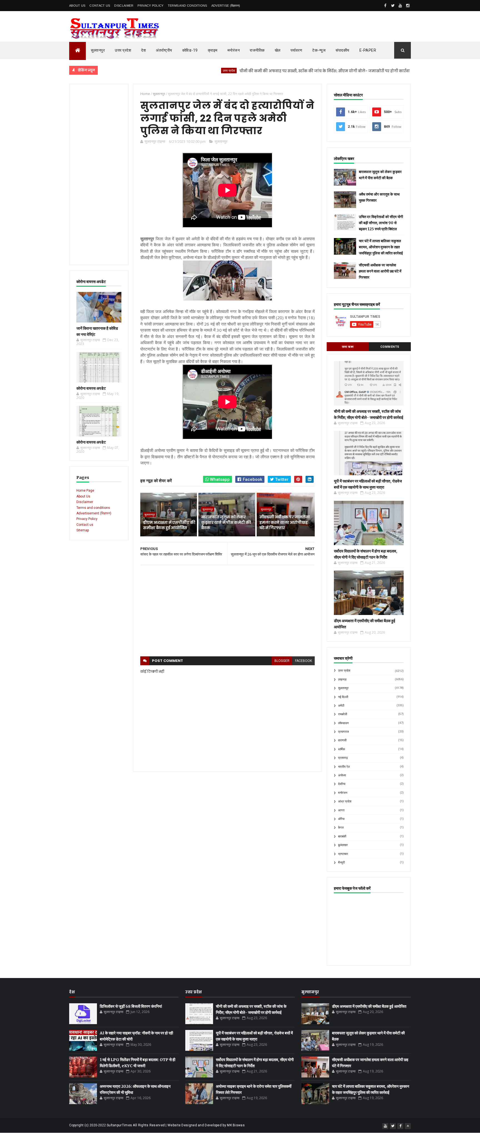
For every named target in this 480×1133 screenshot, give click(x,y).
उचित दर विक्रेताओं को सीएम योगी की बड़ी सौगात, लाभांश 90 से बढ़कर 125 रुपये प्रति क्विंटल (381, 222)
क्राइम (213, 50)
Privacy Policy (150, 5)
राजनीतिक (257, 50)
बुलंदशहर (343, 845)
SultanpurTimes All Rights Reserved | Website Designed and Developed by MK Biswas (176, 1125)
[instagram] (408, 5)
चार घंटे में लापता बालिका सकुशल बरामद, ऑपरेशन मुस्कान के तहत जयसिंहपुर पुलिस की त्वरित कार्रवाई (381, 247)
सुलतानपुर (221, 141)
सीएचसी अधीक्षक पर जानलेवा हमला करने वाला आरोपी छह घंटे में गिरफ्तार (284, 522)
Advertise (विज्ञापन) (225, 5)
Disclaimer (123, 5)
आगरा (341, 810)
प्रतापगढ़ (343, 758)
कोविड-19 (190, 50)
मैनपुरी (341, 862)
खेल (278, 50)
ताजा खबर (348, 347)
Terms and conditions (187, 5)
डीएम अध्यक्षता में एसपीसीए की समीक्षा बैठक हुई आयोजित (169, 525)
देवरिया (341, 784)
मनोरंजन (234, 50)
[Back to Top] (408, 1126)
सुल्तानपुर (98, 50)
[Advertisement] (98, 174)
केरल (341, 827)
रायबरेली (342, 714)
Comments (389, 347)
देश (143, 50)
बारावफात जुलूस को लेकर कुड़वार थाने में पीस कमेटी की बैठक (226, 522)
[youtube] (400, 5)
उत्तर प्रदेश (123, 50)
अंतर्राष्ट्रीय (164, 50)
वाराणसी (342, 740)
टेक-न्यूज (319, 50)
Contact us (84, 525)
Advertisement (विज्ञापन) (93, 513)
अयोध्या (342, 775)
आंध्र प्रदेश (344, 801)
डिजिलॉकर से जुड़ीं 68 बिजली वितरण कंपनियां (131, 1006)
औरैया (341, 819)
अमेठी (341, 705)
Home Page (85, 490)
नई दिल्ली (343, 697)
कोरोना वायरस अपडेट (91, 388)
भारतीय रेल (344, 767)
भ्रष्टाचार (343, 854)
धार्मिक (341, 749)
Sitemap (82, 530)
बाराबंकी (342, 836)
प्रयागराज (343, 732)
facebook (303, 661)
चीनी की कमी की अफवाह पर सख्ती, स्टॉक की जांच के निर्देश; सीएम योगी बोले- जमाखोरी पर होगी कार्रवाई (295, 71)
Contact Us (99, 5)
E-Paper (367, 50)
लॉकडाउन (343, 723)
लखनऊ (342, 679)
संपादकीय (342, 50)
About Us (77, 5)
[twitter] (393, 5)
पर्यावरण (296, 50)
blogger (281, 661)
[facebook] (385, 5)
